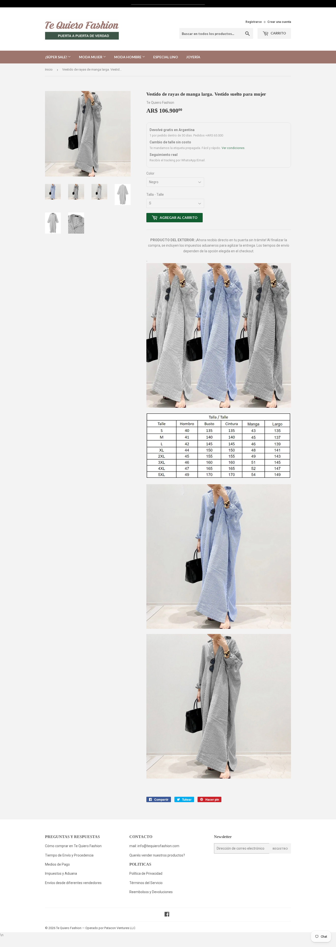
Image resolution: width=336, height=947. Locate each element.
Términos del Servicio (146, 883)
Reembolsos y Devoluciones (151, 892)
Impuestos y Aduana (61, 873)
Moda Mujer (91, 57)
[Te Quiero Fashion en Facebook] (166, 915)
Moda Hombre (128, 57)
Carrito (278, 33)
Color (150, 173)
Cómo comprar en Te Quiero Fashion (73, 846)
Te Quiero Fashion (68, 928)
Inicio (49, 69)
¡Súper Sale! (56, 57)
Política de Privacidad (146, 873)
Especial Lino (165, 57)
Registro (280, 848)
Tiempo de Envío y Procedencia (69, 855)
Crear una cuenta (279, 22)
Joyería (193, 57)
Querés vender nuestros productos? (157, 855)
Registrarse (253, 22)
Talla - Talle (155, 194)
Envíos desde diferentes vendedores (73, 883)
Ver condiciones (233, 148)
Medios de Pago (57, 864)
